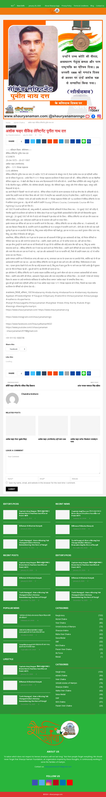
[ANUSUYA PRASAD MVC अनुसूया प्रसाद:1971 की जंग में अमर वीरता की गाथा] (10, 633)
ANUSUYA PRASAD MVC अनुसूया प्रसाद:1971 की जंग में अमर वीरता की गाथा (31, 631)
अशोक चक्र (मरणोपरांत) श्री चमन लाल (52, 439)
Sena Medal (60, 638)
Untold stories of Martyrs (66, 627)
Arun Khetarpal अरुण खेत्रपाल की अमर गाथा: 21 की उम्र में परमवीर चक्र (34, 645)
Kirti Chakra (60, 645)
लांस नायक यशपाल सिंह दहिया (89, 385)
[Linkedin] (63, 782)
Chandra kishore (14, 135)
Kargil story (60, 615)
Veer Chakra (61, 623)
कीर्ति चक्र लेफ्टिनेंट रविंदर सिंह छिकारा (20, 385)
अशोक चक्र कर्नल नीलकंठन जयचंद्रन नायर (84, 440)
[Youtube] (70, 782)
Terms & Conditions (81, 6)
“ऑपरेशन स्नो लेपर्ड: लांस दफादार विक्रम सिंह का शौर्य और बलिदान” (34, 616)
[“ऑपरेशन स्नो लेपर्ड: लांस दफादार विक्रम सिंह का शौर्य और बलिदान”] (10, 619)
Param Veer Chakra (64, 649)
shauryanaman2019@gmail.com (58, 766)
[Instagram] (49, 782)
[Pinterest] (56, 782)
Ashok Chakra (11, 126)
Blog (92, 6)
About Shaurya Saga (52, 6)
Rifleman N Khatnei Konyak (30, 526)
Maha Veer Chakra (63, 634)
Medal (58, 657)
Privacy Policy (66, 6)
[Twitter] (42, 782)
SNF (57, 642)
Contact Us (100, 6)
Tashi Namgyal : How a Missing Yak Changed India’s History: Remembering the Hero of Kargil (34, 542)
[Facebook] (35, 782)
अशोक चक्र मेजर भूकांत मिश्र (16, 439)
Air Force (59, 653)
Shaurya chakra (62, 630)
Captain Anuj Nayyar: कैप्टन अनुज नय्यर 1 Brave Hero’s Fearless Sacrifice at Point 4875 (34, 513)
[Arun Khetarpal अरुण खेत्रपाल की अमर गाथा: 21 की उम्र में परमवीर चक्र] (10, 648)
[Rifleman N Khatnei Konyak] (10, 529)
